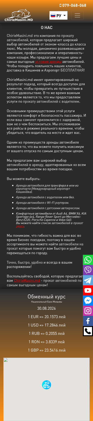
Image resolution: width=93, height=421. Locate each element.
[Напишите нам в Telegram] (88, 279)
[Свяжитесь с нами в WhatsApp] (88, 259)
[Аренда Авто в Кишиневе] (19, 14)
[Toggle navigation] (77, 15)
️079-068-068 (73, 5)
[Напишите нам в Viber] (88, 269)
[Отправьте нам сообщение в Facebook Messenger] (88, 299)
